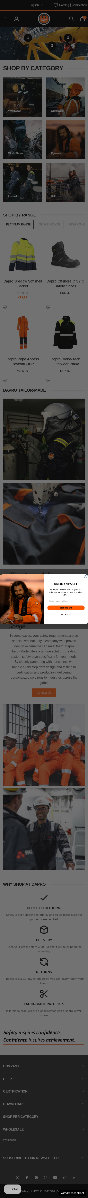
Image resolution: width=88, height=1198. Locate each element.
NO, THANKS (66, 614)
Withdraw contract (72, 1193)
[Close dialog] (85, 576)
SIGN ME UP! (66, 607)
